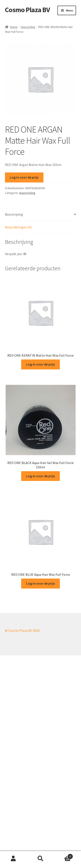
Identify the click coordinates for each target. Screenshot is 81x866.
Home (13, 27)
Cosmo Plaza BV (27, 9)
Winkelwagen (62, 855)
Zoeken (40, 858)
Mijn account (13, 858)
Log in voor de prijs (24, 177)
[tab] (40, 214)
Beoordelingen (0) (18, 227)
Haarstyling (28, 27)
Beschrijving (14, 214)
